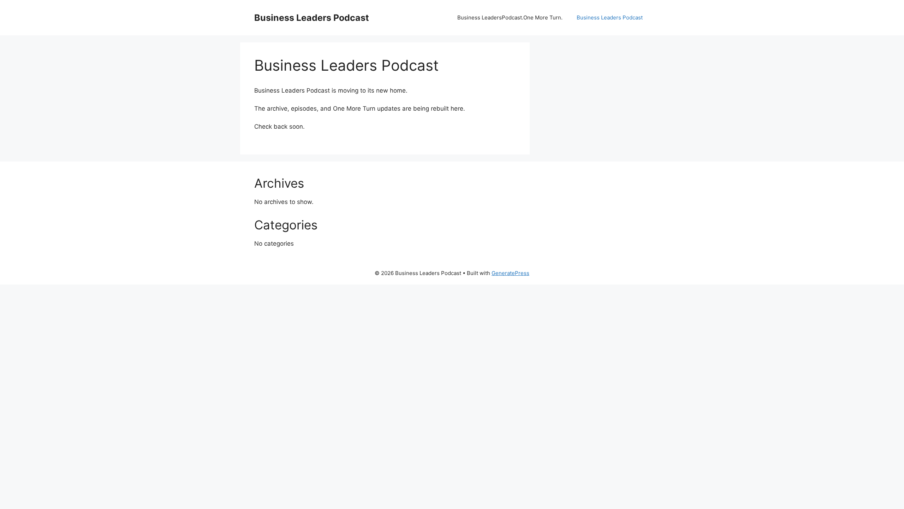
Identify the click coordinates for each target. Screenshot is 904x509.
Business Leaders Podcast (311, 17)
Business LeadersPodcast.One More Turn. (510, 17)
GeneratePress (510, 273)
